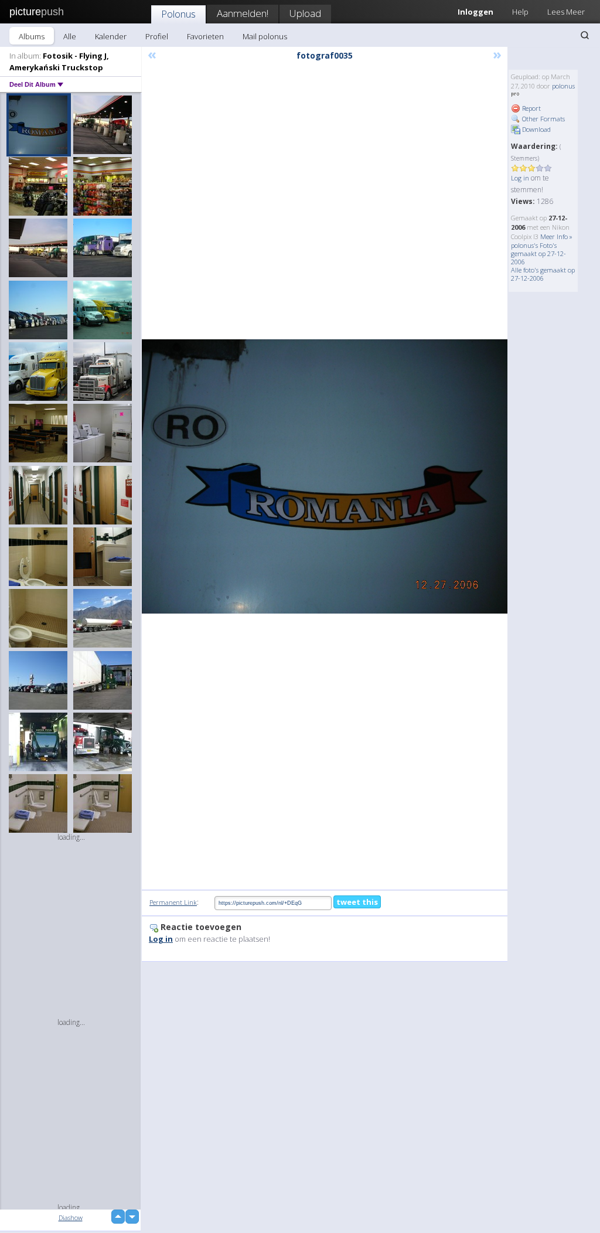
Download (535, 129)
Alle (69, 36)
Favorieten (205, 36)
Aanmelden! (242, 13)
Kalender (111, 36)
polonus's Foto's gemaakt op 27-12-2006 (538, 253)
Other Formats (542, 118)
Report (530, 108)
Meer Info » (556, 236)
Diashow (71, 1217)
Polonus (178, 14)
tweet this (357, 902)
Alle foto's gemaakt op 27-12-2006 (543, 273)
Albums (32, 36)
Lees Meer (566, 11)
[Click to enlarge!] (324, 476)
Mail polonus (265, 36)
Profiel (156, 36)
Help (520, 11)
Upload (305, 13)
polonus (563, 85)
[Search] (584, 35)
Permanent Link (173, 902)
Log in (520, 177)
